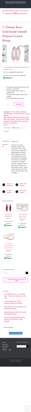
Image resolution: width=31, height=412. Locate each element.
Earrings (23, 112)
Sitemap (4, 349)
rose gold (6, 121)
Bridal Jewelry (15, 112)
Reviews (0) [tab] (5, 145)
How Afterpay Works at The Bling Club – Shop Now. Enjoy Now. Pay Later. (15, 296)
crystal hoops (20, 119)
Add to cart (19, 104)
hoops (27, 119)
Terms (3, 342)
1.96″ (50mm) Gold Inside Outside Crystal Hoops (22, 216)
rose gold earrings (16, 121)
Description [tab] (5, 141)
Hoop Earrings (8, 114)
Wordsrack (18, 361)
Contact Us (5, 344)
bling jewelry (11, 119)
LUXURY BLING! (18, 114)
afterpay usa (17, 117)
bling (23, 117)
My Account (5, 346)
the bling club (13, 123)
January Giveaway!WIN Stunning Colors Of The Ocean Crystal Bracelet (14, 319)
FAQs (9, 349)
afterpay (9, 117)
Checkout (4, 348)
